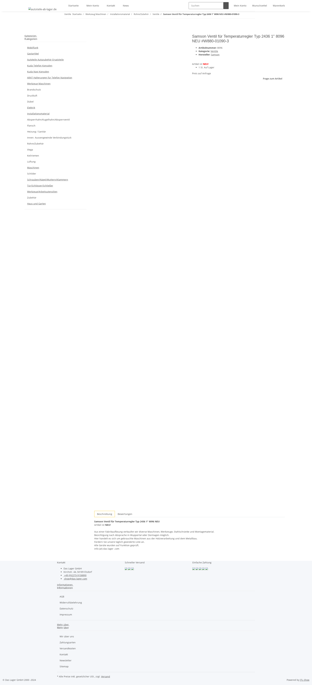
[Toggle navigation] (29, 3)
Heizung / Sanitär (36, 131)
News (126, 5)
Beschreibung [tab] (104, 514)
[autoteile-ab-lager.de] (42, 9)
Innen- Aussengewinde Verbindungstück (49, 137)
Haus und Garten (36, 203)
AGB (62, 596)
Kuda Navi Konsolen (38, 71)
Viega (30, 149)
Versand (105, 676)
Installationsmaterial (38, 113)
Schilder (31, 173)
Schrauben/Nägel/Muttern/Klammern (47, 179)
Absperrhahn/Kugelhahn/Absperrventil (48, 119)
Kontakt (111, 5)
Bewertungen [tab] (125, 514)
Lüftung (31, 161)
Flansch (31, 125)
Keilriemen (33, 155)
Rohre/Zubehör (35, 143)
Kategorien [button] (31, 35)
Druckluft (32, 95)
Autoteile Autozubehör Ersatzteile (45, 59)
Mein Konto (92, 5)
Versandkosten (68, 648)
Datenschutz (66, 608)
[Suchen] (226, 5)
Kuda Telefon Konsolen (39, 65)
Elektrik (31, 107)
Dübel (30, 101)
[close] (96, 37)
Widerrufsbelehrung (71, 602)
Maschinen (33, 167)
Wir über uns (67, 636)
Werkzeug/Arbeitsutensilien (42, 191)
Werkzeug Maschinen (39, 83)
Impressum (66, 614)
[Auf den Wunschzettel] (102, 44)
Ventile (214, 51)
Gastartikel (33, 53)
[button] (240, 5)
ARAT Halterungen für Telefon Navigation (49, 77)
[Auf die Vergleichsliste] (96, 44)
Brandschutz (34, 89)
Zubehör (31, 197)
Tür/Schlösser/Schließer (40, 185)
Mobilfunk (32, 47)
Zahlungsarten (68, 642)
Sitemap (64, 666)
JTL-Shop (304, 679)
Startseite (73, 5)
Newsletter (66, 660)
